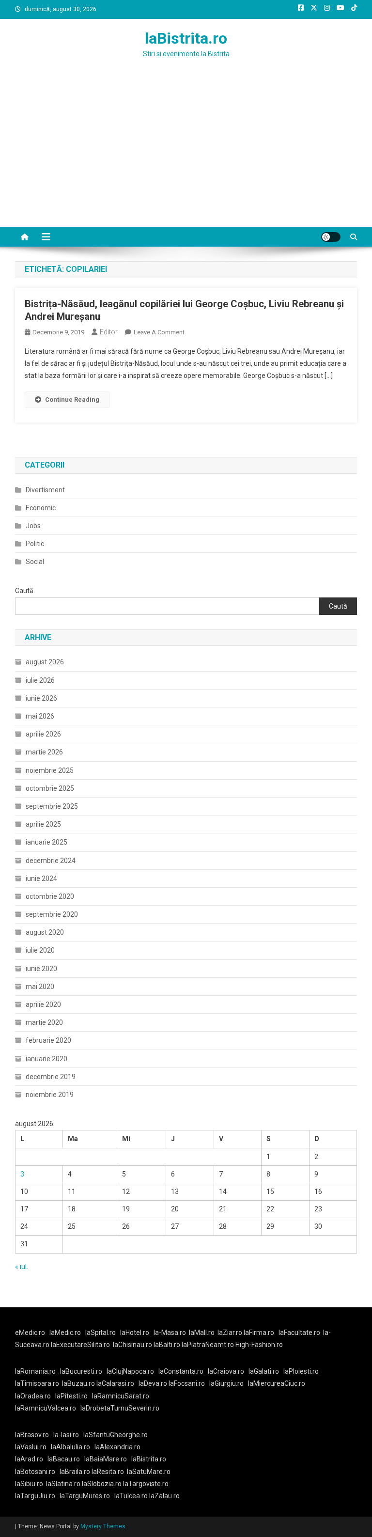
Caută (24, 591)
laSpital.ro (100, 1332)
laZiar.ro (230, 1332)
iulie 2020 (40, 950)
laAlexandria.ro (117, 1447)
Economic (41, 508)
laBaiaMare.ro (105, 1459)
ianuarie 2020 (46, 1059)
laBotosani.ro (35, 1471)
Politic (35, 544)
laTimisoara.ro (37, 1383)
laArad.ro (29, 1459)
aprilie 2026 (43, 734)
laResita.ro (108, 1471)
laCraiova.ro (226, 1371)
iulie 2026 (40, 680)
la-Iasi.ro (66, 1435)
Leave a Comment (159, 332)
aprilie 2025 (43, 824)
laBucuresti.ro (81, 1371)
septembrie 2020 (52, 914)
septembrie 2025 (52, 806)
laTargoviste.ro (146, 1484)
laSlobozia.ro (102, 1484)
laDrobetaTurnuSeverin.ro (119, 1408)
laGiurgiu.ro (228, 1383)
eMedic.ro (30, 1332)
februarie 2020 (48, 1040)
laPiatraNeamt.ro (208, 1345)
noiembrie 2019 (50, 1094)
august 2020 (45, 932)
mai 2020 (40, 986)
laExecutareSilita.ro (80, 1345)
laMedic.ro (65, 1332)
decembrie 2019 (51, 1077)
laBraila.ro (75, 1471)
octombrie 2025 (50, 788)
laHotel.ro (134, 1332)
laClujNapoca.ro (130, 1371)
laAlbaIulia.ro (70, 1447)
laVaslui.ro (33, 1447)
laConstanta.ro (180, 1371)
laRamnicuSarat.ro (120, 1396)
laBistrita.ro (186, 38)
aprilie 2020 (43, 1004)
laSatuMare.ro (148, 1471)
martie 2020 (44, 1022)
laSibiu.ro (29, 1484)
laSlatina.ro (63, 1484)
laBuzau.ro (79, 1383)
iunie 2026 (41, 698)
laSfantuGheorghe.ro (115, 1435)
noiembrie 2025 (50, 770)
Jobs (33, 526)
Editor (109, 332)
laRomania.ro (35, 1371)
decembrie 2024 (51, 860)
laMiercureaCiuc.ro (276, 1383)
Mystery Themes (102, 1526)
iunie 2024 (41, 878)
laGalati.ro (263, 1371)
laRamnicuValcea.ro (45, 1408)
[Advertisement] (186, 154)
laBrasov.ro (32, 1435)
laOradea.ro (33, 1396)
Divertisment (45, 490)
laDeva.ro (153, 1383)
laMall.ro (202, 1332)
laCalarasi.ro (115, 1383)
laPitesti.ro (71, 1396)
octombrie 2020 (50, 896)
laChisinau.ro (132, 1345)
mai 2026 (40, 716)
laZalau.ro (164, 1496)
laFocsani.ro (186, 1383)
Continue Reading (72, 399)
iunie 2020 (41, 968)
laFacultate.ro (299, 1332)
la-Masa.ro (170, 1332)
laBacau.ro (63, 1459)
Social (35, 561)
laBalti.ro (167, 1345)
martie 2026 (44, 752)
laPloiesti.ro (301, 1371)
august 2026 (45, 662)
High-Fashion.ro (259, 1345)
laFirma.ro (259, 1332)
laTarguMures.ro (85, 1496)
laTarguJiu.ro (37, 1496)
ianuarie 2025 (46, 842)
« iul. (21, 1266)
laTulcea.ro (131, 1496)
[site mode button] (331, 237)
